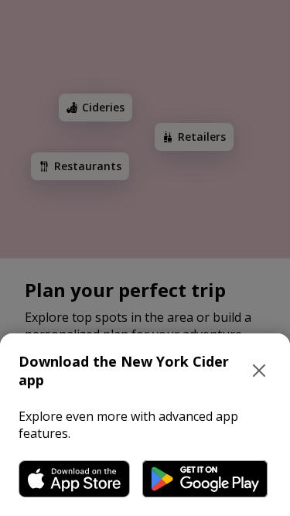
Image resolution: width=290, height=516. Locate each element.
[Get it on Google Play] (205, 478)
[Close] (259, 370)
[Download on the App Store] (74, 478)
